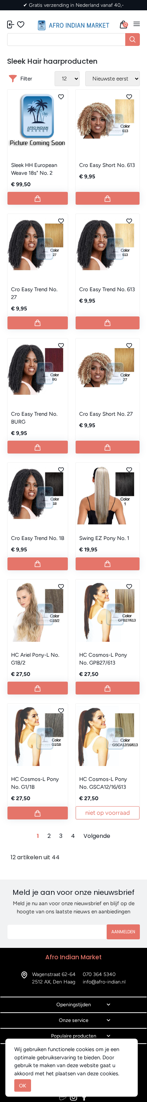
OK (22, 1085)
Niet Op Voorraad (107, 812)
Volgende (96, 836)
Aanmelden (123, 932)
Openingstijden (73, 1005)
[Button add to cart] (37, 198)
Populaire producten (73, 1036)
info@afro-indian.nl (104, 982)
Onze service (73, 1020)
